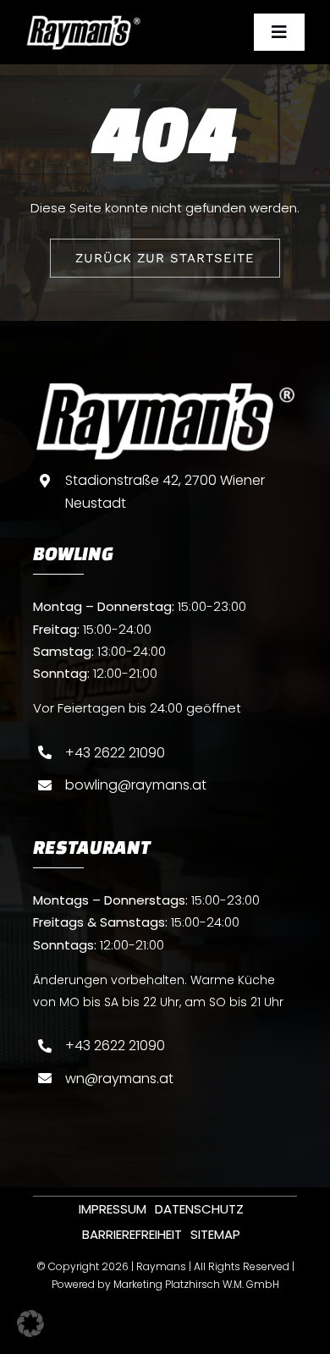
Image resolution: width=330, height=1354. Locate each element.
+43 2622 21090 (115, 752)
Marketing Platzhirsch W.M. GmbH (196, 1284)
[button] (30, 1323)
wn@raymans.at (119, 1078)
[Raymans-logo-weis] (83, 21)
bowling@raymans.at (135, 785)
